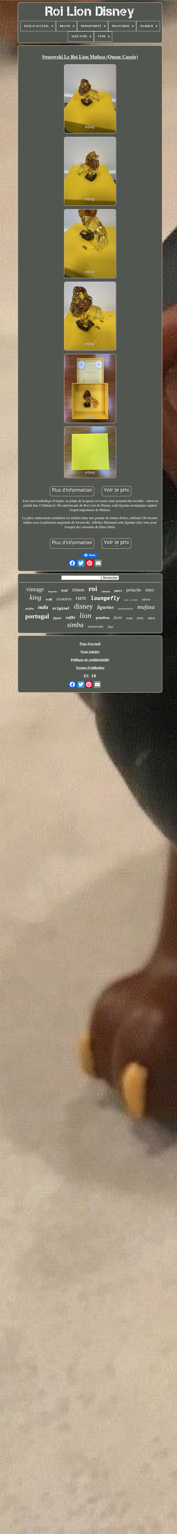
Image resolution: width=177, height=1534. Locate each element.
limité (129, 618)
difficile (151, 618)
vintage (35, 589)
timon (78, 589)
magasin (52, 591)
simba (75, 625)
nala (43, 607)
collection (105, 591)
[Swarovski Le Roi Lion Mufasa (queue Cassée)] (90, 99)
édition (146, 599)
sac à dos (131, 600)
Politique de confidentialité (90, 659)
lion (85, 615)
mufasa (146, 606)
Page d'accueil (90, 643)
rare (81, 597)
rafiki (70, 617)
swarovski (95, 626)
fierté (118, 617)
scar (64, 590)
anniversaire (125, 608)
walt (49, 599)
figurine (105, 606)
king (35, 597)
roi (92, 588)
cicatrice (63, 598)
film (110, 627)
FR (94, 675)
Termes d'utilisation (90, 667)
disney (83, 606)
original (61, 608)
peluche (133, 589)
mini (149, 589)
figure (57, 618)
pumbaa (102, 617)
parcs (118, 590)
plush (140, 618)
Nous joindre (90, 651)
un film (29, 608)
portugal (37, 616)
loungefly (105, 598)
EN (86, 675)
